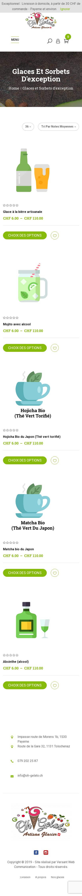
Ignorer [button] (65, 9)
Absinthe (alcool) (16, 662)
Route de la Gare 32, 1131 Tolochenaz (44, 746)
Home (14, 88)
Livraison (25, 877)
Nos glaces (57, 877)
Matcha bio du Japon (18, 549)
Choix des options (25, 235)
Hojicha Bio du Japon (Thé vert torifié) (32, 437)
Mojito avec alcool (17, 324)
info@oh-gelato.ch (30, 775)
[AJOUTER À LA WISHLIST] (55, 236)
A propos (40, 877)
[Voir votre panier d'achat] (66, 42)
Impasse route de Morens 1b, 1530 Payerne (42, 739)
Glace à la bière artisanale (22, 212)
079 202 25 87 (28, 761)
